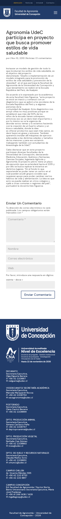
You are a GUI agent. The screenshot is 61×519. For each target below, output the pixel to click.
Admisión (18, 3)
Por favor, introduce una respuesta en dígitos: (30, 275)
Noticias (29, 3)
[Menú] (55, 12)
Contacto (50, 3)
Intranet (39, 3)
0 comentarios (44, 58)
